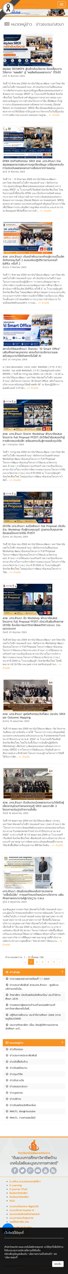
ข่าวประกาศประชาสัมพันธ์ (23, 1055)
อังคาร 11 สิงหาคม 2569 (14, 267)
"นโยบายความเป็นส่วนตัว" (40, 1254)
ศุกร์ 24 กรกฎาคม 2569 (15, 359)
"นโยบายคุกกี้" (11, 1257)
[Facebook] (14, 1170)
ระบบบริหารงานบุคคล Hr (22, 1210)
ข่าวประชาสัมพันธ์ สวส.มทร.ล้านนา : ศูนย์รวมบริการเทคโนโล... (32, 987)
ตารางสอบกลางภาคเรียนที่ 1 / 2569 (29, 979)
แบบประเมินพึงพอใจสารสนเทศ (25, 1214)
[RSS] (53, 1170)
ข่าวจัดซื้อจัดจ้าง (18, 1062)
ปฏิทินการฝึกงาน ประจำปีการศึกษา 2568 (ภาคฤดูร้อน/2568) (33, 1016)
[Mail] (37, 1170)
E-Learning (16, 1185)
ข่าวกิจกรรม (16, 1049)
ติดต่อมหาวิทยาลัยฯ (19, 1197)
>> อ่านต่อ (54, 115)
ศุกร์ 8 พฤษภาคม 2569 (15, 902)
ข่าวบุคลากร (16, 1093)
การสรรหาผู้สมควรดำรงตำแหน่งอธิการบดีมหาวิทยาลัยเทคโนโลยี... (30, 1007)
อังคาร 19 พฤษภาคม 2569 (16, 721)
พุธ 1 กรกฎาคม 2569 (13, 444)
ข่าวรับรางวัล (16, 1080)
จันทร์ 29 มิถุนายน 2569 (15, 632)
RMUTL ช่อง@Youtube (22, 1111)
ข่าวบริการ (15, 1099)
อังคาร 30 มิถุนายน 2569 (15, 537)
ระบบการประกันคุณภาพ (21, 1218)
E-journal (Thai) (18, 1189)
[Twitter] (22, 1170)
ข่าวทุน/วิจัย (16, 1074)
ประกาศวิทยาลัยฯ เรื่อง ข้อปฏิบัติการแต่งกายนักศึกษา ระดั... (31, 1026)
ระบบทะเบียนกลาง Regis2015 (24, 1206)
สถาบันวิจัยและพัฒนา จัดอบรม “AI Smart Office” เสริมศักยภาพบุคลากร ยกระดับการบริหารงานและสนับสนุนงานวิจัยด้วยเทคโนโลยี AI (32, 352)
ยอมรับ (57, 1264)
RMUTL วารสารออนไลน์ (22, 1118)
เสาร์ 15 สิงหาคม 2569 (14, 76)
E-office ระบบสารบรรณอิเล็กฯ (25, 1181)
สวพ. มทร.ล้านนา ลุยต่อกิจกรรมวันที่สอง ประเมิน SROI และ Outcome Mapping (34, 715)
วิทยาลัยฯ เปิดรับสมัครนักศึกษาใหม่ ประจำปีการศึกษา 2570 (33, 997)
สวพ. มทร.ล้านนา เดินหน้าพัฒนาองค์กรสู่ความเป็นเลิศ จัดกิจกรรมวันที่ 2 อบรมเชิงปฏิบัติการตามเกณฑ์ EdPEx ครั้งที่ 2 (33, 260)
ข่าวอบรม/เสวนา (18, 1086)
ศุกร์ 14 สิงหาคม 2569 (14, 172)
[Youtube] (45, 1170)
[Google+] (30, 1170)
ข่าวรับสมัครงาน (18, 1068)
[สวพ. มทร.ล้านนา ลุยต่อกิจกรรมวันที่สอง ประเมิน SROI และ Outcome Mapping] (28, 695)
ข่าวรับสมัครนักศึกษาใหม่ (22, 1105)
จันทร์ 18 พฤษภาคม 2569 (15, 813)
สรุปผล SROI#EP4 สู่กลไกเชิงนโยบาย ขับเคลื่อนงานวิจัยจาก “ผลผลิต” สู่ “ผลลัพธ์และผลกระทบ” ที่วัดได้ (32, 70)
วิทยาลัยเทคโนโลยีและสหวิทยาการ (20, 4)
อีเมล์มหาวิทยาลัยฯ (18, 1193)
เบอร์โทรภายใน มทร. (19, 1222)
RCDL (12, 1201)
